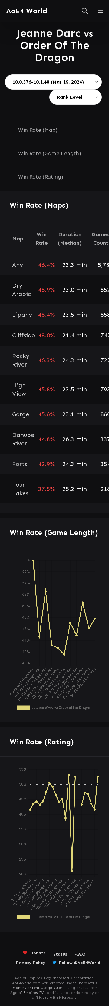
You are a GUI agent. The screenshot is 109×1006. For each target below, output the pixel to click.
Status (60, 954)
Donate (38, 953)
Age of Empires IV (27, 993)
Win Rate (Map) (38, 130)
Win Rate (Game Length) (49, 153)
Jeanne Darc (50, 32)
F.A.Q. (80, 954)
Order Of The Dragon (54, 51)
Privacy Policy (30, 962)
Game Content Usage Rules (38, 988)
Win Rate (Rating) (40, 176)
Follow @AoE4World (79, 962)
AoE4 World (26, 10)
